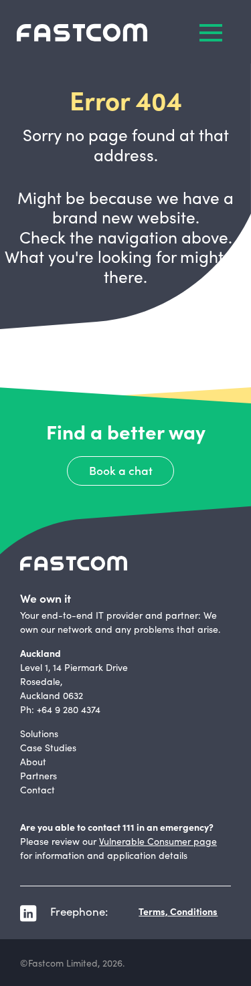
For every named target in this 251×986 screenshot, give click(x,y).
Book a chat (121, 470)
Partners (38, 775)
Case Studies (48, 747)
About (33, 761)
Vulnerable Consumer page (158, 841)
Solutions (39, 733)
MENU (210, 32)
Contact (37, 789)
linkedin (28, 913)
